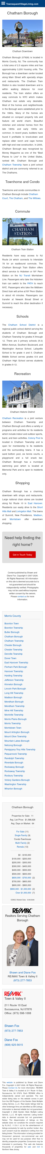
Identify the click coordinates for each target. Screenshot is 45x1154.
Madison (38, 515)
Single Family (21, 835)
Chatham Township (12, 164)
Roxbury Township (13, 775)
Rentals (20, 846)
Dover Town (10, 658)
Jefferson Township (14, 679)
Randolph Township (14, 758)
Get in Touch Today (22, 554)
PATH (30, 283)
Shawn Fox (11, 1025)
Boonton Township (13, 627)
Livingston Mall (23, 511)
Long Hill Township (13, 692)
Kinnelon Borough (13, 684)
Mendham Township (14, 706)
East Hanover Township (16, 662)
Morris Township (12, 723)
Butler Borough (12, 632)
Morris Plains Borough (15, 719)
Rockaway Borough (14, 766)
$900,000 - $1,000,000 (20, 888)
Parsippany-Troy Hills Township (19, 749)
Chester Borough (13, 645)
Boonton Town (11, 623)
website (10, 1082)
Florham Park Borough (15, 666)
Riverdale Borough (13, 762)
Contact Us (12, 1087)
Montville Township (13, 714)
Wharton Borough (13, 788)
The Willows (34, 198)
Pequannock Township (15, 753)
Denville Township (13, 653)
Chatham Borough (13, 636)
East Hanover (35, 503)
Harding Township (13, 675)
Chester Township (13, 649)
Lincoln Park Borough (15, 688)
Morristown (15, 519)
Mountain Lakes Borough (17, 740)
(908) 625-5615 (13, 1044)
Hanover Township (13, 671)
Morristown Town (12, 727)
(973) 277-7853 (22, 980)
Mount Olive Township (15, 736)
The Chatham (16, 198)
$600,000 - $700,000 (21, 877)
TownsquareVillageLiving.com (22, 3)
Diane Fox (11, 1039)
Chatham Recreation (13, 418)
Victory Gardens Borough (17, 779)
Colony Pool (34, 437)
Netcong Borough (13, 745)
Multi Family (20, 842)
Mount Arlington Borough (16, 732)
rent (38, 1146)
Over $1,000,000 (23, 892)
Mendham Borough (14, 701)
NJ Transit (24, 275)
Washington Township (15, 784)
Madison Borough (13, 697)
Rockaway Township (14, 771)
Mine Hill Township (13, 710)
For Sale (20, 831)
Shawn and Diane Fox (23, 972)
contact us (22, 596)
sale (29, 1146)
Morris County (12, 616)
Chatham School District (22, 324)
